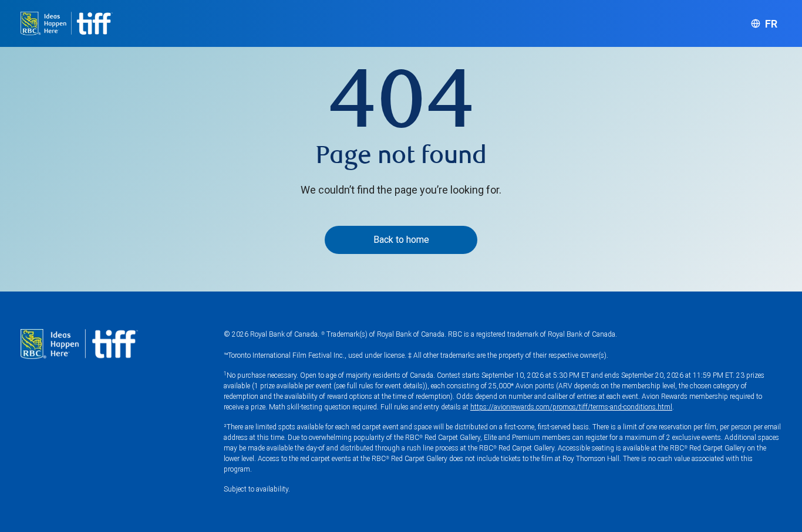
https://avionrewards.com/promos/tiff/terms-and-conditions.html (571, 407)
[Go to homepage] (67, 23)
